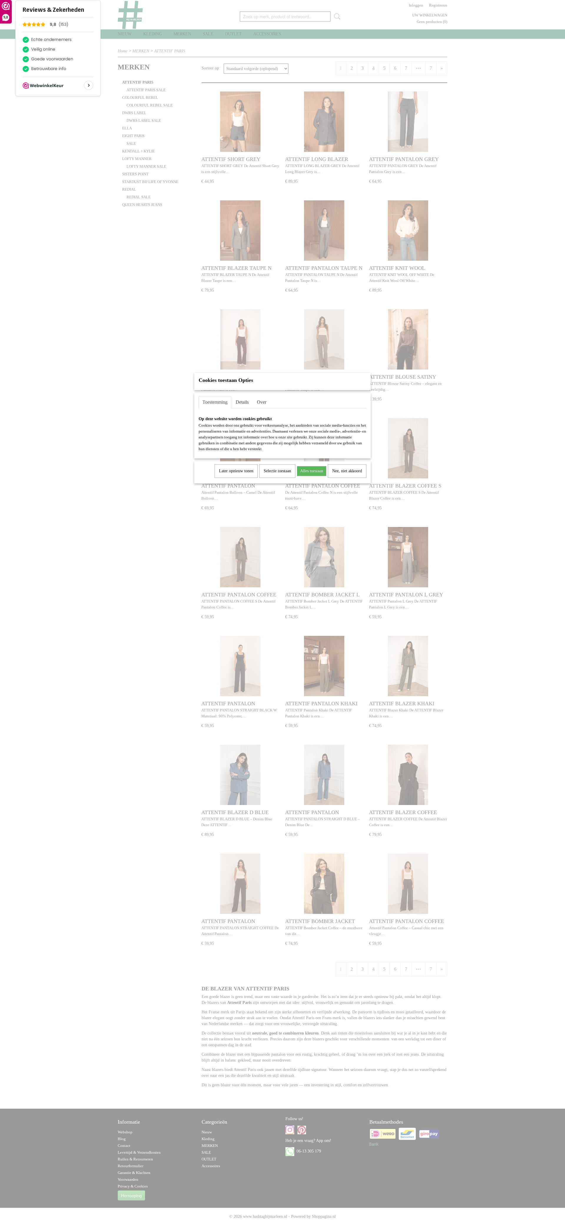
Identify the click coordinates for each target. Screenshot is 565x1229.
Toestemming (214, 402)
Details (242, 402)
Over (261, 402)
